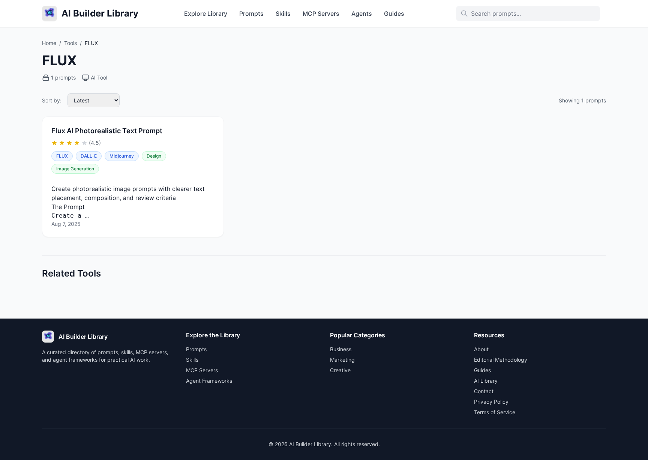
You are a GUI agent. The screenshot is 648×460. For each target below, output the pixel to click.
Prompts (251, 13)
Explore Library (205, 13)
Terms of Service (494, 412)
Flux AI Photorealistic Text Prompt (106, 131)
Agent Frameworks (209, 380)
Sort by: (52, 100)
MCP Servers (321, 13)
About (481, 349)
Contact (484, 391)
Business (340, 349)
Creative (340, 370)
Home (49, 43)
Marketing (342, 359)
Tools (70, 43)
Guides (394, 13)
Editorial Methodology (500, 359)
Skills (283, 13)
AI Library (486, 380)
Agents (361, 13)
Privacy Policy (491, 401)
